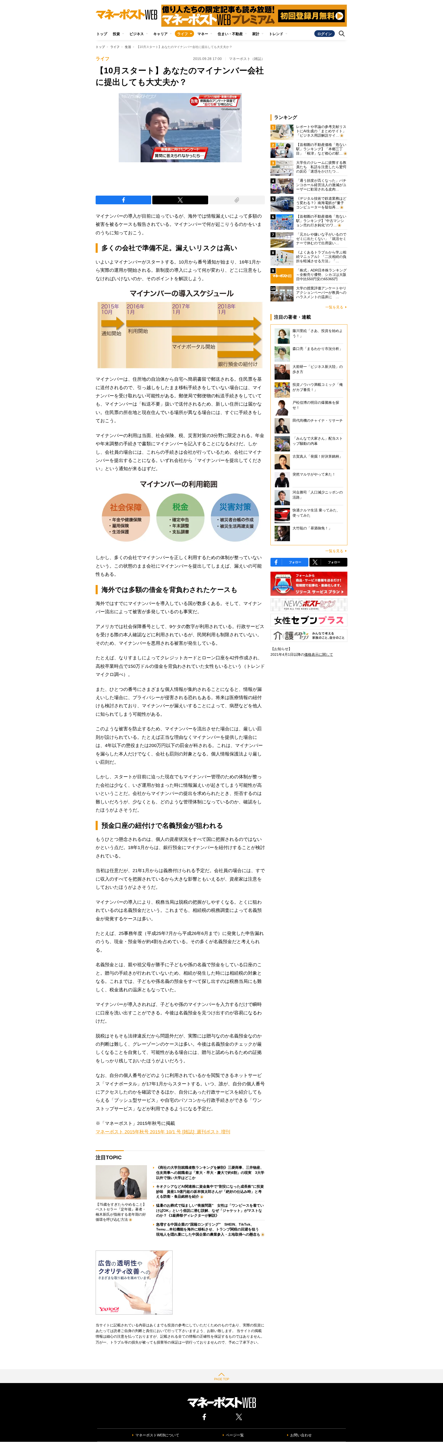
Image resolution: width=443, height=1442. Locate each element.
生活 (128, 47)
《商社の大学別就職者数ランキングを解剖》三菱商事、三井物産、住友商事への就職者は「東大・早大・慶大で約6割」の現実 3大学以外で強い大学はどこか (210, 1172)
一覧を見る (334, 307)
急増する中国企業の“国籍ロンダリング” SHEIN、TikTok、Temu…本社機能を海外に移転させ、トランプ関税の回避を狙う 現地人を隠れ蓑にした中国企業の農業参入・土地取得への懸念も (209, 1229)
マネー (202, 34)
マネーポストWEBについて (157, 1435)
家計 (255, 34)
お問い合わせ (301, 1435)
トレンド (276, 34)
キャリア (160, 34)
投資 (116, 34)
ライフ (182, 34)
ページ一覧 (235, 1435)
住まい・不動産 (230, 34)
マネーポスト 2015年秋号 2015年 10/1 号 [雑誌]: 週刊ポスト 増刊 (163, 1131)
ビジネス (136, 34)
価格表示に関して (318, 654)
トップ (101, 34)
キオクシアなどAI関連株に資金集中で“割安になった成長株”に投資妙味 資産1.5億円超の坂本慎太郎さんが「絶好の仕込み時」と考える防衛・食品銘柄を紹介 (210, 1191)
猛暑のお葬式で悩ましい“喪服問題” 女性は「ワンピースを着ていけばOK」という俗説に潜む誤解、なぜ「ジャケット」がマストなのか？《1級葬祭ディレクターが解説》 (210, 1210)
